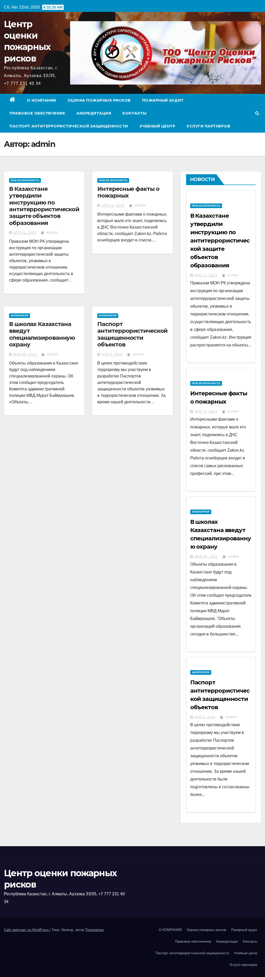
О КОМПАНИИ (41, 100)
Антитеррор (19, 315)
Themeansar (94, 930)
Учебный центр (157, 126)
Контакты (134, 113)
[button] (257, 113)
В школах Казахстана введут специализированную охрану (42, 334)
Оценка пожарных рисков (99, 100)
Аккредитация (93, 113)
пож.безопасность (25, 180)
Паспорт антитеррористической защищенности (69, 126)
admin (51, 232)
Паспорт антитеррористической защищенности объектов (132, 334)
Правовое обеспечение (37, 113)
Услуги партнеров (208, 126)
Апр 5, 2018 (112, 354)
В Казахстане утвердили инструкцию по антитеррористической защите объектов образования (44, 205)
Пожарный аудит (163, 100)
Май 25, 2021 (25, 354)
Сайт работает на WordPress (27, 930)
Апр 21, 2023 (24, 232)
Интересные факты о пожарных (128, 192)
